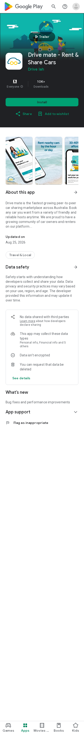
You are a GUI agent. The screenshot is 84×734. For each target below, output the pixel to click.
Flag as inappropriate (27, 423)
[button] (21, 86)
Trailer (41, 36)
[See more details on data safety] (21, 378)
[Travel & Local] (20, 254)
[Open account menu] (76, 6)
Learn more (27, 321)
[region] (42, 84)
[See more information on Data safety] (75, 267)
